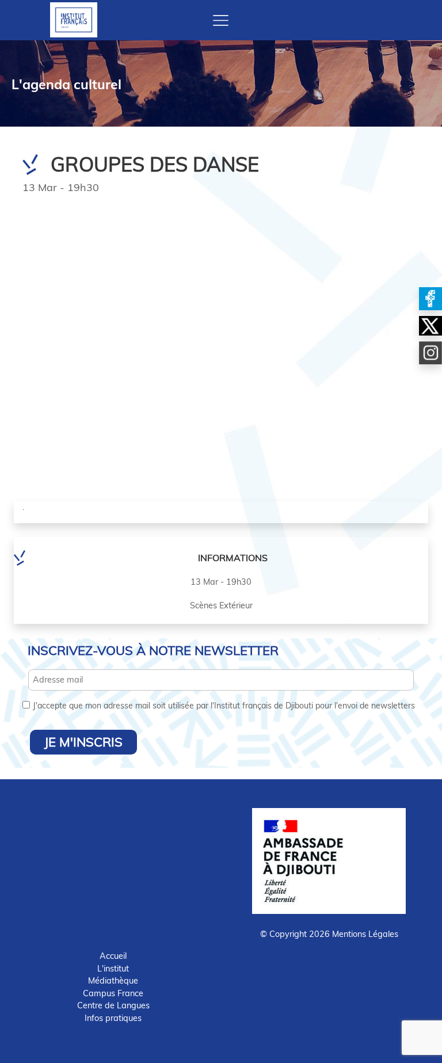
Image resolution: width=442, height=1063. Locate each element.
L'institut (113, 968)
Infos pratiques (113, 1018)
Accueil (113, 956)
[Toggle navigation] (220, 20)
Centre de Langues (113, 1005)
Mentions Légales (365, 934)
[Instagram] (430, 352)
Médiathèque (113, 981)
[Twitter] (430, 326)
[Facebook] (430, 298)
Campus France (113, 993)
